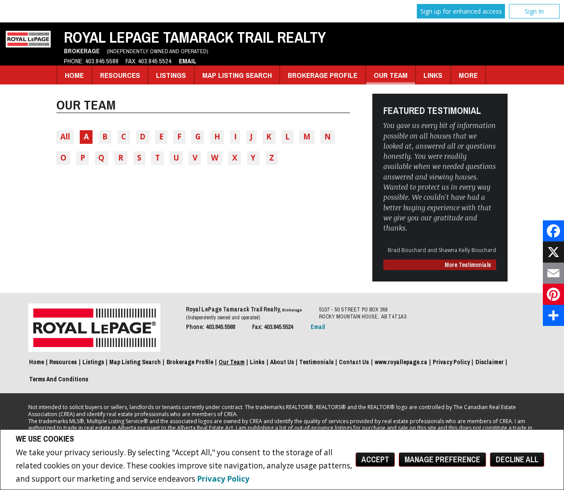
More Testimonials (468, 265)
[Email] (553, 273)
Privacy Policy (223, 479)
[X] (553, 252)
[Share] (553, 315)
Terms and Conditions (58, 379)
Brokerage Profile (322, 75)
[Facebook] (553, 230)
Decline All (517, 459)
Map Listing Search (237, 75)
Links (432, 75)
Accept (375, 459)
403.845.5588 (102, 61)
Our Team (391, 75)
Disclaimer (489, 362)
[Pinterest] (553, 294)
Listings (171, 75)
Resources (120, 75)
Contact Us (354, 362)
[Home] (28, 45)
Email (188, 61)
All (65, 137)
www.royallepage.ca (401, 362)
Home (74, 75)
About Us (282, 362)
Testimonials (316, 362)
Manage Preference (442, 459)
